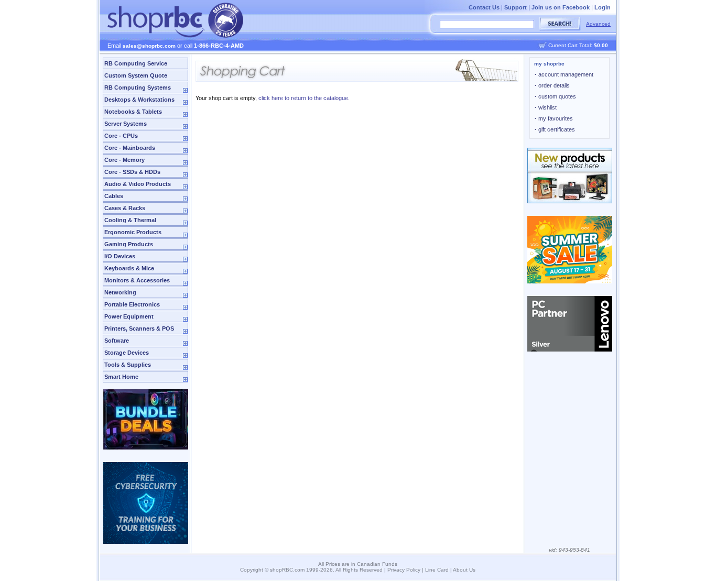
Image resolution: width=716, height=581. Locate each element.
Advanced (598, 24)
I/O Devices (119, 256)
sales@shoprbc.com (149, 46)
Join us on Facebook (560, 7)
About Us (464, 570)
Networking (120, 292)
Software (116, 340)
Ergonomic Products (132, 232)
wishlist (546, 107)
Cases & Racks (124, 208)
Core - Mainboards (129, 148)
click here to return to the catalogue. (304, 98)
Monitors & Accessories (137, 280)
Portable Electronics (132, 304)
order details (552, 85)
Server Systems (125, 123)
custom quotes (555, 96)
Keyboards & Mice (129, 268)
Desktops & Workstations (139, 99)
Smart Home (121, 377)
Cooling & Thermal (130, 220)
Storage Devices (126, 352)
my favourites (554, 118)
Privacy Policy (403, 570)
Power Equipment (129, 316)
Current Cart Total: (578, 45)
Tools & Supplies (127, 364)
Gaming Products (128, 244)
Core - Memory (124, 160)
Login (602, 7)
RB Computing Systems (137, 87)
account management (564, 74)
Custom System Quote (135, 75)
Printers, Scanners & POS (139, 328)
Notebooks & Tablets (133, 111)
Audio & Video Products (137, 184)
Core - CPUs (121, 136)
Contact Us (484, 7)
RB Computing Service (135, 63)
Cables (113, 196)
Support (515, 7)
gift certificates (555, 129)
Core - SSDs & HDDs (132, 172)
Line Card (437, 570)
